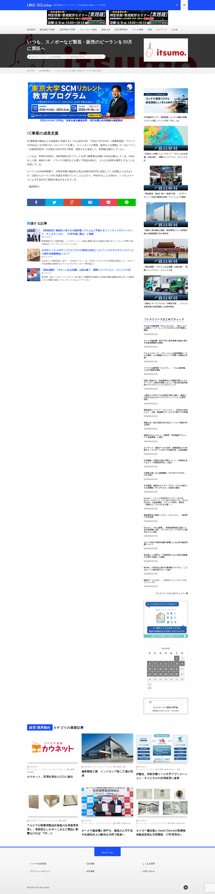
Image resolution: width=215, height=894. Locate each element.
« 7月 (149, 688)
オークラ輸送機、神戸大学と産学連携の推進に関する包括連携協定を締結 (166, 341)
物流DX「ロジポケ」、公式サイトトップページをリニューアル (165, 581)
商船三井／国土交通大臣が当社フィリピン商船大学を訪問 (166, 423)
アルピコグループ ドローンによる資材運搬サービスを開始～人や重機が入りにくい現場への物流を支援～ (166, 355)
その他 (174, 29)
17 (149, 674)
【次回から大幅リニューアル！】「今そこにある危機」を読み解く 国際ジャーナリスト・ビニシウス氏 (166, 157)
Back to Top (107, 852)
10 (149, 668)
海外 (124, 767)
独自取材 (31, 29)
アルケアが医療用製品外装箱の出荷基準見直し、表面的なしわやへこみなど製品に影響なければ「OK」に (53, 829)
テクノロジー (35, 769)
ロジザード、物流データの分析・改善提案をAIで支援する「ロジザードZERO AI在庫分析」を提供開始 (166, 448)
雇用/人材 (105, 29)
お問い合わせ (149, 871)
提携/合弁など (170, 769)
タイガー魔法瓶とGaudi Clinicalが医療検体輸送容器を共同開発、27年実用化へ (161, 832)
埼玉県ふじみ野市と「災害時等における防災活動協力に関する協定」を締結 (166, 556)
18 (155, 674)
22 (177, 674)
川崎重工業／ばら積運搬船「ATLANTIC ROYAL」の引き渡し (165, 474)
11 (155, 668)
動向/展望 (70, 769)
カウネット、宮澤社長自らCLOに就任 (50, 776)
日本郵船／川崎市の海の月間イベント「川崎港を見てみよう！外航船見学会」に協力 (166, 461)
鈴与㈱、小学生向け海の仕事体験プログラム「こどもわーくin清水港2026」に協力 (166, 568)
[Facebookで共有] (36, 202)
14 (171, 668)
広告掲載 (90, 863)
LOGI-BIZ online (41, 887)
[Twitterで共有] (54, 202)
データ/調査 (137, 29)
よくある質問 (149, 863)
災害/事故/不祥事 (67, 29)
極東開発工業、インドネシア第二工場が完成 (107, 773)
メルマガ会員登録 (38, 863)
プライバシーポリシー (40, 871)
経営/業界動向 (121, 29)
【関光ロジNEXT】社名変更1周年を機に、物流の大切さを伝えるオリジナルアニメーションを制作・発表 (166, 397)
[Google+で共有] (72, 202)
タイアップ (161, 29)
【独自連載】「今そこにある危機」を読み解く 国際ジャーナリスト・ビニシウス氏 (86, 269)
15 (177, 668)
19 (160, 674)
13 (166, 668)
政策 (150, 29)
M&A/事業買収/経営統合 (75, 57)
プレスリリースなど (94, 57)
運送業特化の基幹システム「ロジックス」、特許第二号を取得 (166, 516)
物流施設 (30, 772)
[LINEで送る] (127, 202)
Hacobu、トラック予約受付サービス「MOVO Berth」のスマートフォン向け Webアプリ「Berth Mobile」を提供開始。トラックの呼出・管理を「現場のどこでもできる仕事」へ (166, 501)
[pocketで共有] (108, 202)
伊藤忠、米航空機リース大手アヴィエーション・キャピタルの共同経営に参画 (162, 775)
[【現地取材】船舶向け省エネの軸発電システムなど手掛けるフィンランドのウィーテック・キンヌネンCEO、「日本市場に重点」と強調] (33, 235)
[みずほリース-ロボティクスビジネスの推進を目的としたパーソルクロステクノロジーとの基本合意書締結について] (33, 254)
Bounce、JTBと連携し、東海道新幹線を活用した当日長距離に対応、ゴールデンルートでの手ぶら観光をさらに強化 (166, 529)
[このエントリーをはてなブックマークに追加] (90, 202)
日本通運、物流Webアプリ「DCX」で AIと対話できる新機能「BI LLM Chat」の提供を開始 (165, 486)
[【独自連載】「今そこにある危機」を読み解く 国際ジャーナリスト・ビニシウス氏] (33, 274)
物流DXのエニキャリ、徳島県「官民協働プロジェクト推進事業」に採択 (165, 436)
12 (160, 668)
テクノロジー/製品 (88, 29)
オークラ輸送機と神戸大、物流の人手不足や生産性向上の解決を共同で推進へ (107, 832)
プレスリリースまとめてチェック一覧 (172, 593)
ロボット (62, 769)
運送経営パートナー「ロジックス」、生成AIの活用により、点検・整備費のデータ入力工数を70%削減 (166, 411)
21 (171, 674)
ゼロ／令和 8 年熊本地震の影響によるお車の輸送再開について (166, 543)
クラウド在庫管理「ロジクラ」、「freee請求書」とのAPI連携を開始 (165, 369)
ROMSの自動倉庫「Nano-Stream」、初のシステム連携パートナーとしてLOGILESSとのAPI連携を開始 (165, 328)
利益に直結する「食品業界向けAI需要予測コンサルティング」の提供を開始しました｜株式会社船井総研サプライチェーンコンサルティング (166, 382)
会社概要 (90, 871)
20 (166, 674)
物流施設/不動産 (47, 29)
